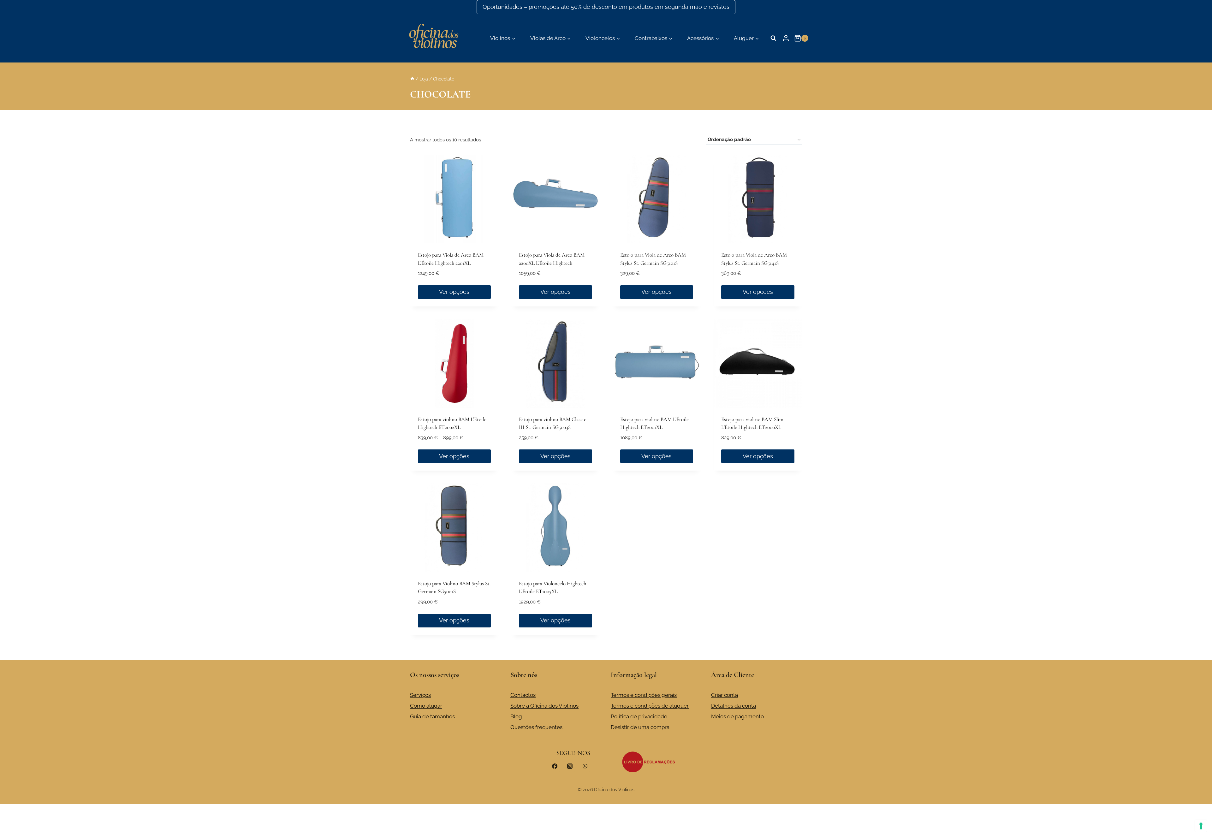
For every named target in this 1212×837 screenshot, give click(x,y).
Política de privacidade (639, 716)
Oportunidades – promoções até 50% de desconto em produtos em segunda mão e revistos (606, 6)
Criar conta (724, 695)
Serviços (420, 695)
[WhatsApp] (584, 766)
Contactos (523, 695)
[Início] (412, 78)
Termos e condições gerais (644, 695)
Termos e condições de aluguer (650, 706)
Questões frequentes (536, 727)
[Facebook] (555, 766)
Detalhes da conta (733, 706)
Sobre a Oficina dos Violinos (544, 706)
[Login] (786, 38)
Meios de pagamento (737, 716)
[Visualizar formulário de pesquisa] (773, 38)
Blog (516, 716)
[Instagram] (569, 766)
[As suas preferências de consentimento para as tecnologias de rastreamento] (1201, 826)
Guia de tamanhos (432, 716)
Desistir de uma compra (640, 727)
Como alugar (426, 706)
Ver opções (454, 291)
